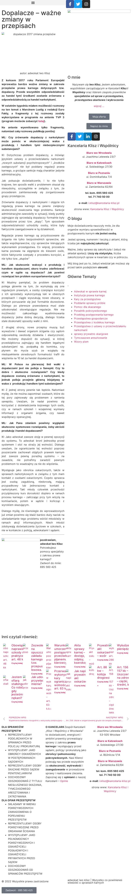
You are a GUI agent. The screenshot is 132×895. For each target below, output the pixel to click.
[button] (33, 2)
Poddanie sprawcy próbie (89, 303)
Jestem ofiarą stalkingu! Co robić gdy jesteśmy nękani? (18, 687)
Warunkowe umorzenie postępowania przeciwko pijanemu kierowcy (64, 654)
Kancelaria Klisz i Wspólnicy (107, 209)
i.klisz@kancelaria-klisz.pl (103, 203)
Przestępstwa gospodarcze (91, 318)
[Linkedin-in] (88, 137)
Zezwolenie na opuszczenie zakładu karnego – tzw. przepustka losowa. (40, 657)
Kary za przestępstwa (87, 299)
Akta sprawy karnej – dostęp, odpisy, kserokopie (82, 654)
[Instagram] (86, 4)
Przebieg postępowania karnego (94, 314)
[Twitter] (78, 4)
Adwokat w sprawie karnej (90, 291)
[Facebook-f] (70, 4)
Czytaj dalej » (17, 663)
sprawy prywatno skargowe (91, 333)
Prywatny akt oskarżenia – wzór (104, 650)
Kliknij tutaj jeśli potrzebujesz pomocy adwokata (34, 619)
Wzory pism (81, 341)
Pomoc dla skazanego (87, 306)
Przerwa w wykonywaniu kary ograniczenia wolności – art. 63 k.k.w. (63, 679)
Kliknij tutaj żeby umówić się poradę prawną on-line (98, 618)
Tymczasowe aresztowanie (90, 337)
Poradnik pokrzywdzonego (90, 310)
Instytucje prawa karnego (89, 295)
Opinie (64, 781)
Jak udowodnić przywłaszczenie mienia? (42, 680)
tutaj (41, 121)
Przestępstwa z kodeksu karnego (94, 322)
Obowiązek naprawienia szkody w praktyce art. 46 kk (19, 652)
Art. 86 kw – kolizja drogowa (103, 672)
